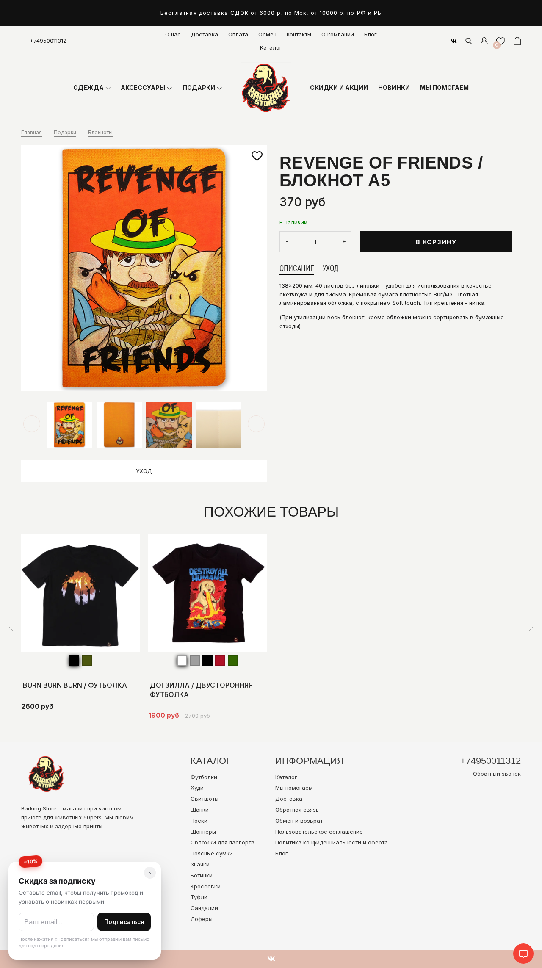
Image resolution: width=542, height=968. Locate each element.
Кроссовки (206, 886)
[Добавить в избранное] (257, 156)
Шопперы (203, 831)
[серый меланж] (195, 660)
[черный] (74, 660)
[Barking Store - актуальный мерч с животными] (266, 87)
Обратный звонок (497, 773)
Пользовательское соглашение (319, 831)
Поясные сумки (212, 853)
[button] (31, 423)
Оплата (238, 34)
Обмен (267, 34)
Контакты (299, 34)
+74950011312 (48, 40)
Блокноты (100, 133)
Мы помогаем (294, 787)
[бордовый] (220, 660)
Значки (200, 864)
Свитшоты (204, 798)
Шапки (200, 809)
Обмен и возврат (299, 820)
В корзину (436, 242)
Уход (144, 470)
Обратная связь (297, 809)
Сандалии (204, 907)
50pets (92, 817)
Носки (199, 820)
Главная (31, 133)
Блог (370, 34)
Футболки (204, 777)
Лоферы (202, 918)
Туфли (199, 896)
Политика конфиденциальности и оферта (331, 842)
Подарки (65, 133)
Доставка (204, 34)
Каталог (271, 47)
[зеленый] (233, 660)
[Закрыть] (150, 873)
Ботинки (202, 875)
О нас (173, 34)
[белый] (182, 660)
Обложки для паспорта (222, 842)
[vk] (454, 41)
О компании (337, 34)
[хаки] (87, 660)
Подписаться (124, 921)
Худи (197, 787)
